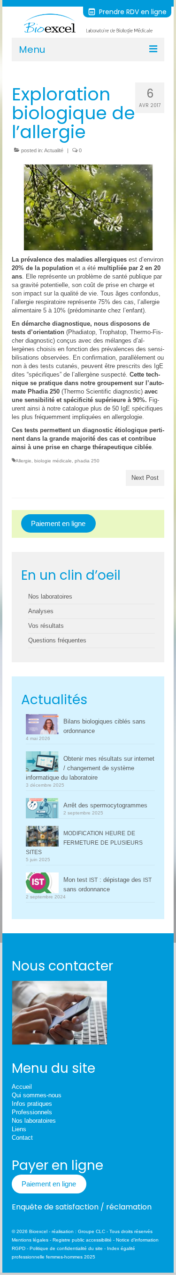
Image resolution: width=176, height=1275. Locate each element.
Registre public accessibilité (82, 1239)
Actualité (53, 150)
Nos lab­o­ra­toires (34, 1120)
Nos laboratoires (50, 596)
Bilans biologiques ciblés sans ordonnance (104, 726)
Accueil (22, 1086)
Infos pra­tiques (32, 1103)
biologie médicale (53, 460)
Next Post (145, 477)
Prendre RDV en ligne (132, 11)
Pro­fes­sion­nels (32, 1112)
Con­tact (22, 1137)
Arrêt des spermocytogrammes (105, 805)
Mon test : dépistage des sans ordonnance (107, 884)
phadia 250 (87, 460)
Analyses (41, 611)
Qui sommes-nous (36, 1095)
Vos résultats (46, 625)
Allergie (23, 460)
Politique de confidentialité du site (66, 1248)
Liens (19, 1129)
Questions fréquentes (57, 640)
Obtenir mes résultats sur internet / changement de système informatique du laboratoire (90, 768)
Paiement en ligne (58, 523)
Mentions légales (30, 1239)
